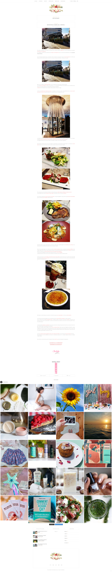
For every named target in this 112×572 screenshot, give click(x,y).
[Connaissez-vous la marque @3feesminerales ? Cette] (14, 425)
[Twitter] (71, 1)
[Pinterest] (74, 1)
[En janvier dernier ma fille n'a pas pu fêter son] (14, 481)
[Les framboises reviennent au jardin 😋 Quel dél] (42, 425)
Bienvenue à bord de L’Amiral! (56, 24)
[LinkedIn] (76, 1)
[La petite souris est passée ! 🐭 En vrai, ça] (14, 509)
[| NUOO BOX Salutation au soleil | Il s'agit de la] (42, 453)
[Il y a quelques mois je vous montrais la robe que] (14, 453)
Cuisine (66, 533)
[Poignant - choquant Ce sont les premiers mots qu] (42, 509)
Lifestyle (56, 23)
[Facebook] (70, 1)
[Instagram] (73, 1)
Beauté (66, 531)
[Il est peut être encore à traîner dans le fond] (98, 509)
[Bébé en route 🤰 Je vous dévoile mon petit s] (70, 425)
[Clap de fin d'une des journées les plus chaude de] (98, 425)
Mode (39, 533)
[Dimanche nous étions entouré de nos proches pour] (98, 398)
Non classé (66, 542)
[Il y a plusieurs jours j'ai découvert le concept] (70, 453)
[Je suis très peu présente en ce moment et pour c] (42, 398)
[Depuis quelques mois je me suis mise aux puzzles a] (98, 453)
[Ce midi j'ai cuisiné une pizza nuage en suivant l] (70, 509)
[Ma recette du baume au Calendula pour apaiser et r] (14, 398)
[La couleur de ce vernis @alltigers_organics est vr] (98, 481)
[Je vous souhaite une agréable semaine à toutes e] (70, 398)
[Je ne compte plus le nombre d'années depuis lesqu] (70, 481)
